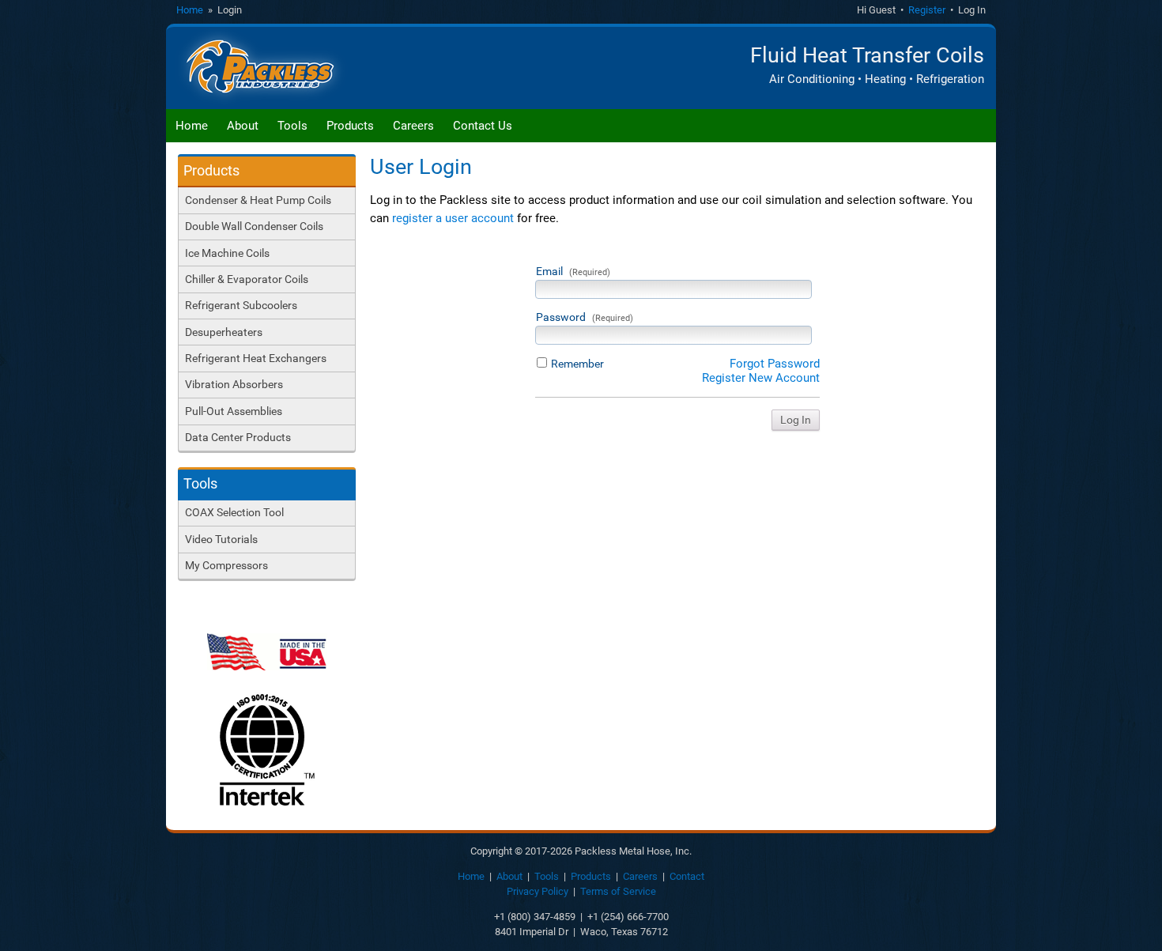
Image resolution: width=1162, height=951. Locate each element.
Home (189, 10)
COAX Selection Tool (234, 512)
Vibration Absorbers (234, 384)
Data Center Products (238, 437)
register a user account (453, 218)
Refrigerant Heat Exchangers (255, 358)
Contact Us (482, 126)
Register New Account (761, 378)
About (242, 126)
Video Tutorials (221, 539)
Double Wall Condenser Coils (254, 226)
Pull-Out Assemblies (233, 411)
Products (350, 126)
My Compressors (226, 565)
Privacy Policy (537, 891)
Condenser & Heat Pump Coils (258, 200)
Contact (687, 876)
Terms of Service (618, 891)
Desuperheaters (223, 332)
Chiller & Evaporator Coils (246, 279)
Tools (292, 126)
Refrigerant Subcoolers (241, 305)
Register (926, 10)
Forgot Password (775, 364)
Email (573, 271)
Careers (413, 126)
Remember (577, 363)
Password (584, 317)
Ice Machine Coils (227, 253)
